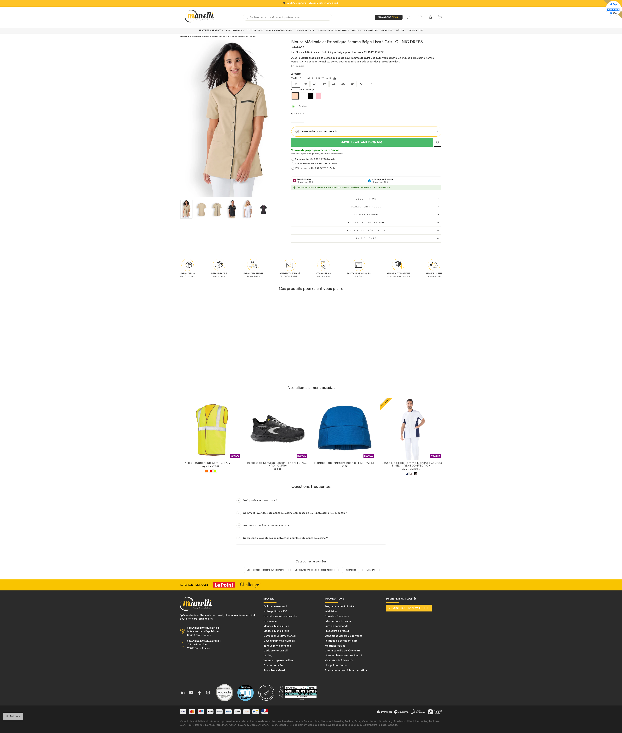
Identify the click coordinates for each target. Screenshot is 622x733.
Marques (386, 30)
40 (315, 84)
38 (305, 84)
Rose (318, 96)
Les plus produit (366, 215)
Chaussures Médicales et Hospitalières (314, 570)
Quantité (299, 114)
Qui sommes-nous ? (275, 606)
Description (366, 199)
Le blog (268, 655)
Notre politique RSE (275, 611)
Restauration (235, 30)
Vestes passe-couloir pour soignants (265, 570)
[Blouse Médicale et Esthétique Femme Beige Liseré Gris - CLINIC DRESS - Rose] (217, 374)
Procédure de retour (337, 631)
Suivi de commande (336, 626)
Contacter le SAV (274, 665)
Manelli (183, 37)
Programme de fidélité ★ (340, 606)
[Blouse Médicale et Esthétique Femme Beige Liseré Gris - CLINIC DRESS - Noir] (212, 374)
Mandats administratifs (339, 660)
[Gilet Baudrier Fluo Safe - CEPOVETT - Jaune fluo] (215, 470)
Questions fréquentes (366, 230)
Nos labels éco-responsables (280, 616)
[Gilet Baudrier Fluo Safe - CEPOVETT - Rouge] (210, 470)
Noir (310, 96)
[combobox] (287, 17)
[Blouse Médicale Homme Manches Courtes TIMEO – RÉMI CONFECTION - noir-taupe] (415, 473)
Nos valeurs (270, 621)
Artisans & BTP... (305, 30)
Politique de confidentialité (341, 640)
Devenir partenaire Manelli (279, 640)
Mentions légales (335, 645)
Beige (295, 96)
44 (333, 84)
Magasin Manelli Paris (276, 631)
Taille (296, 78)
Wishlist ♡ (331, 611)
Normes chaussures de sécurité (343, 655)
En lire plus (297, 66)
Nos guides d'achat (336, 665)
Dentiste (370, 570)
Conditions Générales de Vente (343, 636)
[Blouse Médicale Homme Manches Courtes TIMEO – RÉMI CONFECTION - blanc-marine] (406, 473)
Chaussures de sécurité (333, 30)
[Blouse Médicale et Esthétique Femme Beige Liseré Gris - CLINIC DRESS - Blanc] (208, 374)
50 (361, 84)
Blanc (303, 96)
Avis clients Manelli (275, 670)
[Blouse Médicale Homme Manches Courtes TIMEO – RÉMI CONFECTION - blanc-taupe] (411, 473)
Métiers (401, 30)
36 (295, 84)
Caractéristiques (366, 207)
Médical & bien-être (365, 30)
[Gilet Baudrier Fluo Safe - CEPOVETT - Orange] (206, 470)
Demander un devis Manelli (280, 636)
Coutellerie (255, 30)
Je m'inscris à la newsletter (408, 608)
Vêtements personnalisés (278, 660)
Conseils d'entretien (366, 222)
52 (371, 84)
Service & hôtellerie (279, 30)
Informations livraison (338, 621)
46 (343, 84)
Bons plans (416, 30)
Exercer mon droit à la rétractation (346, 670)
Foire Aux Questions (337, 616)
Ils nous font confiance (277, 645)
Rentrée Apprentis (211, 30)
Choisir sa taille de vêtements (342, 650)
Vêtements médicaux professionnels (208, 37)
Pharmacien (350, 570)
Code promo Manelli (276, 650)
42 (324, 84)
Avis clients (366, 238)
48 (352, 84)
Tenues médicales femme (243, 37)
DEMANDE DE (388, 17)
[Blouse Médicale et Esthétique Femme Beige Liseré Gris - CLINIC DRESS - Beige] (204, 374)
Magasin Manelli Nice (276, 626)
